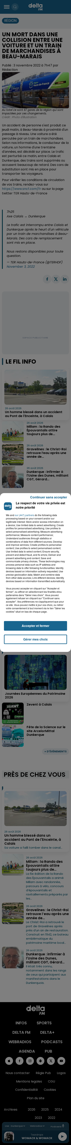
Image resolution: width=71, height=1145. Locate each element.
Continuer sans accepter (48, 497)
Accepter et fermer (35, 625)
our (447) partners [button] (24, 515)
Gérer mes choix (35, 639)
